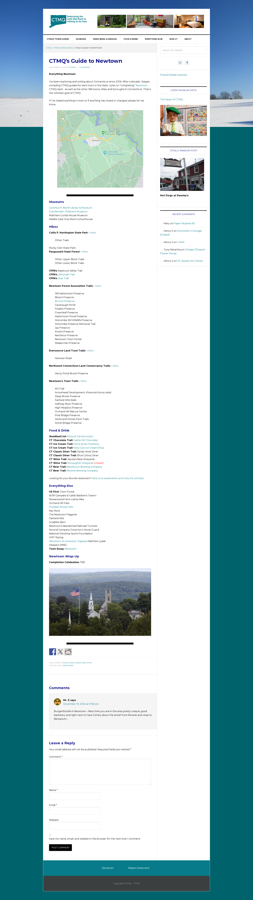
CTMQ (68, 21)
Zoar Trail (63, 278)
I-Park (180, 242)
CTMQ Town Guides (63, 48)
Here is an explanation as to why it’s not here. (118, 478)
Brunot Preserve (65, 301)
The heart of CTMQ (171, 99)
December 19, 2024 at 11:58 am (81, 704)
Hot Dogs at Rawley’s (174, 195)
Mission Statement (139, 868)
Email (53, 805)
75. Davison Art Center (190, 261)
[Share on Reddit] (68, 651)
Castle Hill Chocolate (86, 440)
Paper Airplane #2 (184, 223)
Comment (56, 756)
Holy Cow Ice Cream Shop (89, 447)
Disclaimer (108, 868)
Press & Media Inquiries (173, 74)
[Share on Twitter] (60, 651)
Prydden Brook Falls (61, 507)
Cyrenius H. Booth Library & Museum (70, 207)
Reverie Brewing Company (82, 470)
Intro (93, 232)
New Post (87, 663)
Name (53, 790)
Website (54, 820)
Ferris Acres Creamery (86, 444)
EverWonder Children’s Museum (68, 211)
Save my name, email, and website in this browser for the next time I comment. (95, 838)
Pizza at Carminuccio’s (80, 436)
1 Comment (84, 67)
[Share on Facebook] (52, 651)
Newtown (141, 85)
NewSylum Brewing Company (84, 466)
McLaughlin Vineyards (80, 463)
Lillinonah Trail (66, 274)
